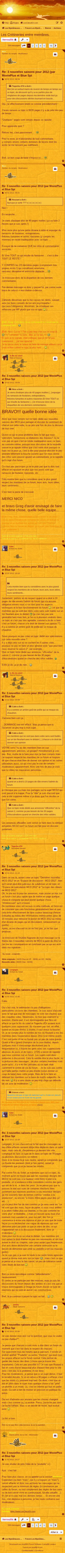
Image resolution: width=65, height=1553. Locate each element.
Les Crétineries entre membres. (25, 35)
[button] (23, 46)
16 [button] (51, 45)
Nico (4, 51)
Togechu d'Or (17, 846)
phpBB (24, 1544)
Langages (14, 970)
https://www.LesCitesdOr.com (22, 1511)
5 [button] (44, 45)
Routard (12, 1433)
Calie (11, 546)
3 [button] (36, 45)
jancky (16, 1305)
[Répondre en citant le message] (55, 54)
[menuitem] (5, 23)
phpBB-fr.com (37, 1547)
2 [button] (32, 45)
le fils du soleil (16, 356)
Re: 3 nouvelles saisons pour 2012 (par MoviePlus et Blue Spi (28, 73)
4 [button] (40, 45)
